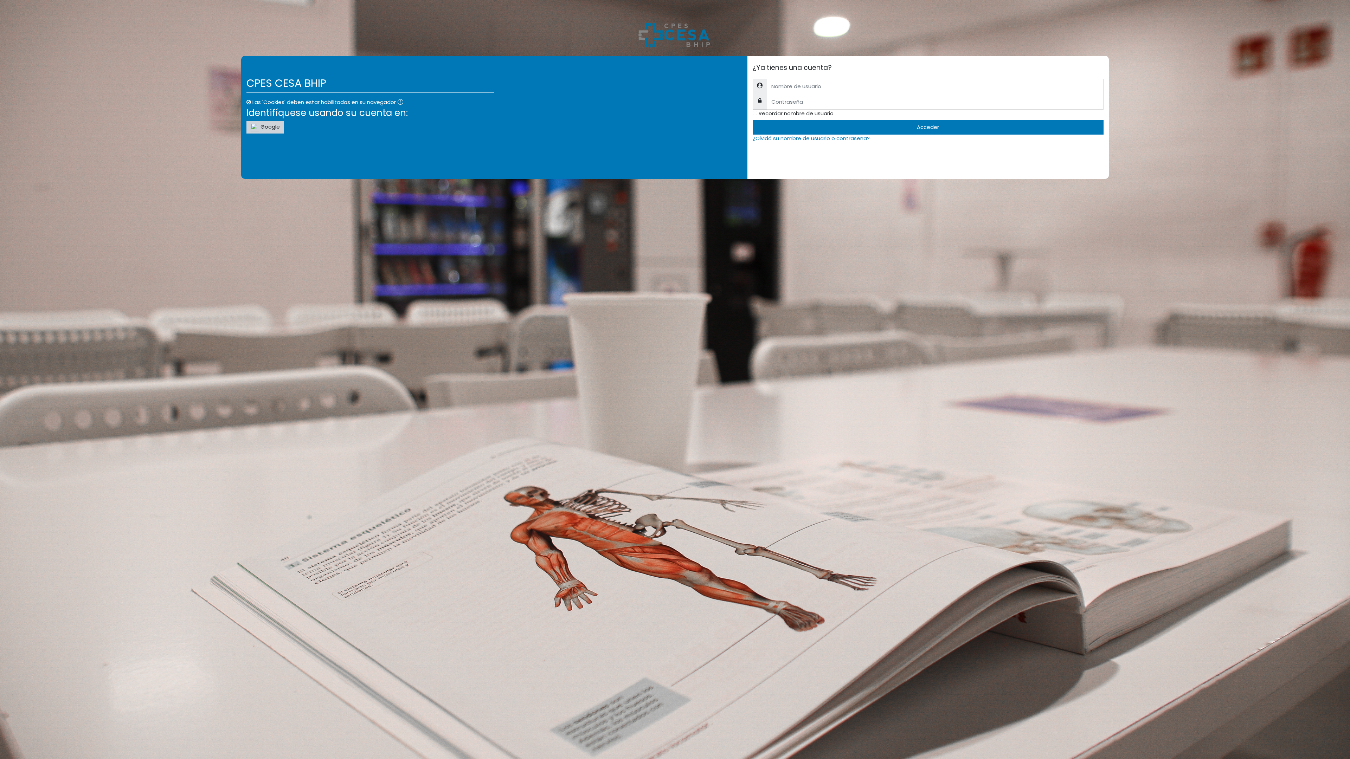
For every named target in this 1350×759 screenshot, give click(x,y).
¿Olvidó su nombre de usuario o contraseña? (811, 138)
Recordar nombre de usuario (796, 113)
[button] (401, 102)
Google (269, 126)
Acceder (928, 127)
